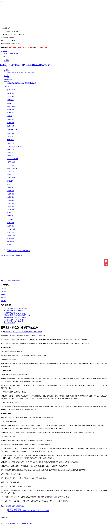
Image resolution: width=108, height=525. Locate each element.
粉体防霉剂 (10, 215)
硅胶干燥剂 (10, 238)
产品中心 (6, 86)
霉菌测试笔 (10, 133)
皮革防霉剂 (10, 187)
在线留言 (10, 73)
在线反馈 (16, 73)
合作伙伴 (27, 73)
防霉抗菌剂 (10, 184)
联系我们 (6, 76)
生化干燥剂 (10, 226)
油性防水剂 (10, 96)
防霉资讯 (27, 83)
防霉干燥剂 (10, 223)
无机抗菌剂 (10, 165)
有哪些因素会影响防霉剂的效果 (14, 506)
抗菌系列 (10, 140)
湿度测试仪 (10, 136)
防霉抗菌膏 (10, 126)
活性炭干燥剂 (11, 235)
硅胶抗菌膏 (10, 149)
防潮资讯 (33, 83)
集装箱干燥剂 (11, 229)
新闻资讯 (6, 81)
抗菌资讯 (10, 83)
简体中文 (3, 51)
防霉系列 (10, 181)
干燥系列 (10, 219)
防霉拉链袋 (10, 112)
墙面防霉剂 (10, 206)
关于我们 (6, 71)
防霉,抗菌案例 (26, 251)
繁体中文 (17, 53)
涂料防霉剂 (10, 203)
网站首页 (6, 69)
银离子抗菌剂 (11, 162)
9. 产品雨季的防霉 (9, 323)
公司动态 (16, 83)
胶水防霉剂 (10, 197)
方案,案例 (7, 249)
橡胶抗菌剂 (10, 152)
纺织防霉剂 (10, 191)
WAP (5, 56)
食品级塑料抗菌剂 (12, 159)
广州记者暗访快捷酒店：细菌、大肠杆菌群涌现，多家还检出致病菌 (28, 511)
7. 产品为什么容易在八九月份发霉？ (15, 319)
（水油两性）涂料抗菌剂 (14, 146)
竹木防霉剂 (10, 194)
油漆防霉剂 (10, 200)
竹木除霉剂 (10, 120)
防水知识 (21, 83)
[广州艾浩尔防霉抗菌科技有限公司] (42, 279)
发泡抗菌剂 (10, 171)
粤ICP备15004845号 (70, 514)
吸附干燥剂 (10, 241)
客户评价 (21, 73)
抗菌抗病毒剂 (11, 177)
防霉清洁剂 (10, 123)
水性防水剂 (10, 93)
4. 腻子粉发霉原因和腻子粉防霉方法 (15, 314)
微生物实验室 (8, 79)
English (12, 53)
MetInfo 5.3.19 (11, 523)
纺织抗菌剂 (10, 156)
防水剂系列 (11, 90)
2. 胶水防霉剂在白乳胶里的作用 (13, 310)
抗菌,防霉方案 (17, 251)
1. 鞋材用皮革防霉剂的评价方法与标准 (15, 308)
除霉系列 (10, 116)
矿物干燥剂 (10, 232)
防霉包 (9, 244)
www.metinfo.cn (27, 523)
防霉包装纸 (10, 109)
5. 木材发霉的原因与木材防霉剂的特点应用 (17, 315)
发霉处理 (10, 251)
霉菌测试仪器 (12, 130)
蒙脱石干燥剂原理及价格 (15, 509)
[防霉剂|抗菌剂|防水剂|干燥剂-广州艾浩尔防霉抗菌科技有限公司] (25, 65)
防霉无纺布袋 (11, 106)
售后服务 (33, 73)
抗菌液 (9, 174)
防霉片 (9, 103)
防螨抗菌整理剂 (12, 168)
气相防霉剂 (10, 212)
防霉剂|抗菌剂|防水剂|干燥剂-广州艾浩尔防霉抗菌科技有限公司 (23, 332)
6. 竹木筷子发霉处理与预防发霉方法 (15, 317)
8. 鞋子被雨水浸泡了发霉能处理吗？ (15, 321)
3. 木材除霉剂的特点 (10, 312)
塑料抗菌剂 (10, 143)
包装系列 (10, 100)
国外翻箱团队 (8, 77)
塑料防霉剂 (10, 209)
